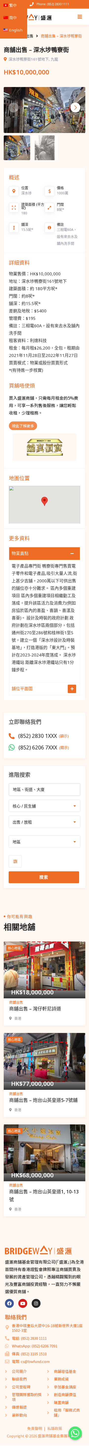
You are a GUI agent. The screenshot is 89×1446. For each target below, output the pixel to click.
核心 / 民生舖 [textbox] (24, 806)
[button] (75, 107)
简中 (13, 17)
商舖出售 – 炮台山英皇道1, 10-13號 (44, 1195)
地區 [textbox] (17, 842)
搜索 (43, 877)
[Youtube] (22, 1303)
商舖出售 (16, 1002)
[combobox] (44, 806)
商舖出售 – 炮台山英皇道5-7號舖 (43, 1100)
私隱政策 (54, 1428)
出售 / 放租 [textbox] (22, 822)
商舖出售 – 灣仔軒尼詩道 (35, 1009)
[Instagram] (36, 1303)
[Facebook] (9, 1303)
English (15, 29)
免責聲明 (34, 1428)
